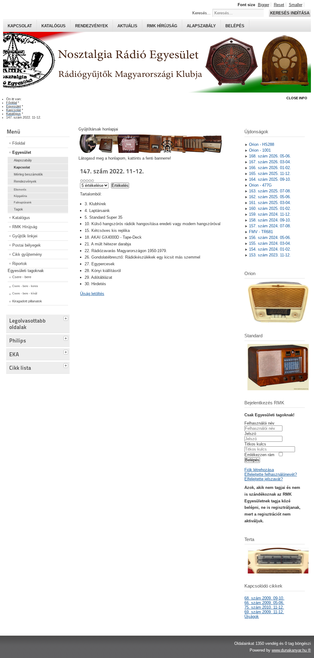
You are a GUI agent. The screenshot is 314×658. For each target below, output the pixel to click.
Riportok (19, 263)
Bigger (263, 4)
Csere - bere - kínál (24, 293)
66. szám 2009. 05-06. (264, 602)
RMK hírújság (162, 26)
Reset (279, 4)
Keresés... (201, 13)
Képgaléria (20, 196)
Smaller (295, 4)
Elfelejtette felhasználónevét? (270, 474)
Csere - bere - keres (25, 286)
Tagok (18, 209)
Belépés (234, 26)
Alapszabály (201, 26)
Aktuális (127, 26)
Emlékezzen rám (259, 454)
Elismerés (20, 189)
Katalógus (53, 26)
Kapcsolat (20, 26)
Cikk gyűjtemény (27, 254)
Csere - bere (21, 277)
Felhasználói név (259, 423)
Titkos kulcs (255, 444)
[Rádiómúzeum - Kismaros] (150, 151)
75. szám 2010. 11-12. (264, 607)
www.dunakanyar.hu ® (291, 650)
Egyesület (21, 152)
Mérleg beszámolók (28, 174)
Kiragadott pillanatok (27, 301)
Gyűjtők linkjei (24, 236)
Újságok (251, 616)
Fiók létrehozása (259, 469)
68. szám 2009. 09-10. (264, 598)
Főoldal (18, 143)
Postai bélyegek (26, 245)
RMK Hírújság (24, 227)
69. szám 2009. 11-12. (264, 612)
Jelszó (250, 433)
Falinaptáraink (23, 202)
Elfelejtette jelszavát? (263, 479)
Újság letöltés (92, 293)
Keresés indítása (289, 13)
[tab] (66, 318)
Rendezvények (91, 26)
